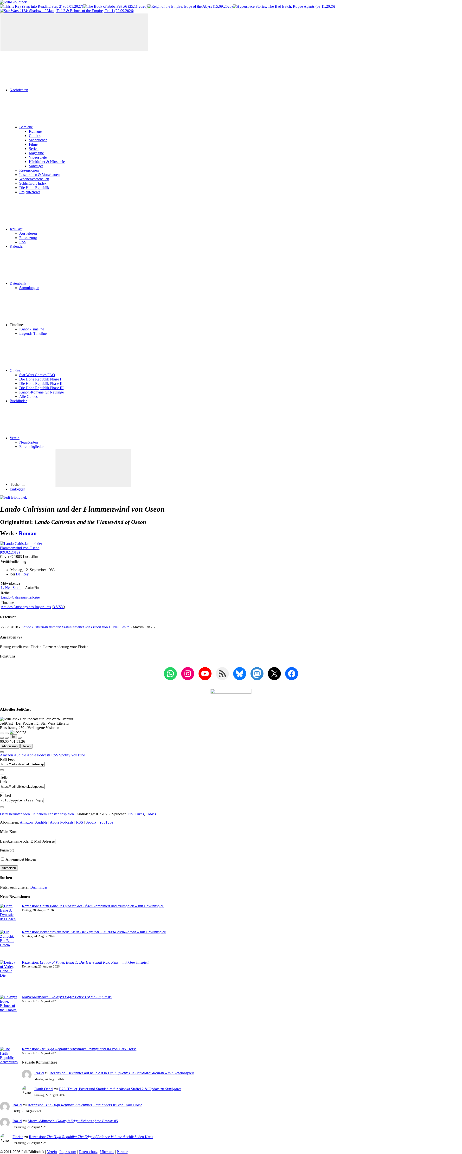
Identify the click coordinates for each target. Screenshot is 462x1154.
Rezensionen (29, 170)
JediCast (16, 229)
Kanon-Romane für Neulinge (41, 392)
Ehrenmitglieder (31, 447)
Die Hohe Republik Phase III (41, 388)
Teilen (26, 746)
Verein (14, 438)
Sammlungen (29, 288)
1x (13, 737)
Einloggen (17, 489)
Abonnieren (10, 746)
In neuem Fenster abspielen (53, 814)
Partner (122, 1152)
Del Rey (22, 574)
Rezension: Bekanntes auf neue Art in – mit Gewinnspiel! (94, 932)
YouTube (78, 755)
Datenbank (18, 283)
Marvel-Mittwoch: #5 (67, 997)
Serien (33, 149)
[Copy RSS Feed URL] (2, 770)
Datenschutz (88, 1152)
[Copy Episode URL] (2, 792)
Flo (130, 814)
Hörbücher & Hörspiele (47, 162)
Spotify (65, 755)
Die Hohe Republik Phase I (40, 379)
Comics (34, 136)
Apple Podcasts (39, 755)
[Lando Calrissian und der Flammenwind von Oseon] (24, 552)
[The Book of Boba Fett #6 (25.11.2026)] (115, 6)
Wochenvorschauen (34, 179)
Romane (35, 131)
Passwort (7, 850)
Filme (33, 144)
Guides (15, 370)
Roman (28, 533)
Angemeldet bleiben (20, 859)
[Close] (2, 752)
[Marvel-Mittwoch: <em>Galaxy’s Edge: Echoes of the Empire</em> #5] (9, 1021)
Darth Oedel (43, 1089)
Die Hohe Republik (34, 188)
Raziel (39, 1073)
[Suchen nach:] (32, 484)
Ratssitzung (28, 238)
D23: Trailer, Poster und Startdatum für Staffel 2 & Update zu (120, 1089)
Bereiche (26, 127)
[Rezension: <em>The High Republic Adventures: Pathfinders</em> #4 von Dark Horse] (9, 1066)
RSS (22, 242)
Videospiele (38, 157)
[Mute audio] (2, 738)
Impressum (67, 1152)
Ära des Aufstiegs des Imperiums (26, 607)
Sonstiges (36, 166)
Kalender (17, 246)
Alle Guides (28, 396)
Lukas (139, 814)
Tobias (151, 814)
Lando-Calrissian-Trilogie (20, 597)
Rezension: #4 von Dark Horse (79, 1049)
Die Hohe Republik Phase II (40, 383)
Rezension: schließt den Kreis (91, 1137)
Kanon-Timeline (31, 329)
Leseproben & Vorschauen (39, 175)
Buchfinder (18, 401)
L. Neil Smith (11, 588)
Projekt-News (29, 192)
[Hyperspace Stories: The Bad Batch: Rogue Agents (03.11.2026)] (284, 6)
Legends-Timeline (33, 333)
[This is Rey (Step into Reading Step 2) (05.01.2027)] (41, 6)
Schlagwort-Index (32, 183)
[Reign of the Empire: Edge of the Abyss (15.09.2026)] (190, 6)
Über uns (107, 1152)
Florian (18, 1137)
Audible (20, 755)
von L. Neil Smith (75, 627)
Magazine (36, 153)
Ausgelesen (28, 233)
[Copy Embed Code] (2, 807)
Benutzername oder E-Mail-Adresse (27, 841)
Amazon (7, 755)
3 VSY (58, 607)
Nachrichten (19, 90)
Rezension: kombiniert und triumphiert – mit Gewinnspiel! (93, 906)
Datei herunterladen (15, 814)
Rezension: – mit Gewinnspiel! (85, 962)
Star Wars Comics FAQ (37, 375)
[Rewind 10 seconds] (7, 738)
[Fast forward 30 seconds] (20, 738)
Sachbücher (38, 140)
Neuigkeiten (28, 442)
